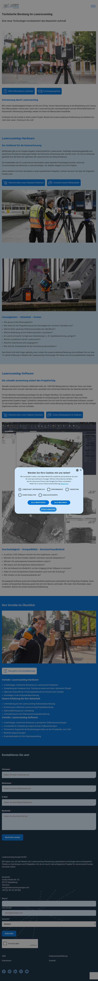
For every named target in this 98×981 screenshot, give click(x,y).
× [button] (81, 470)
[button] (48, 509)
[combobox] (77, 470)
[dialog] (49, 490)
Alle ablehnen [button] (60, 502)
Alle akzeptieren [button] (38, 502)
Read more (64, 484)
